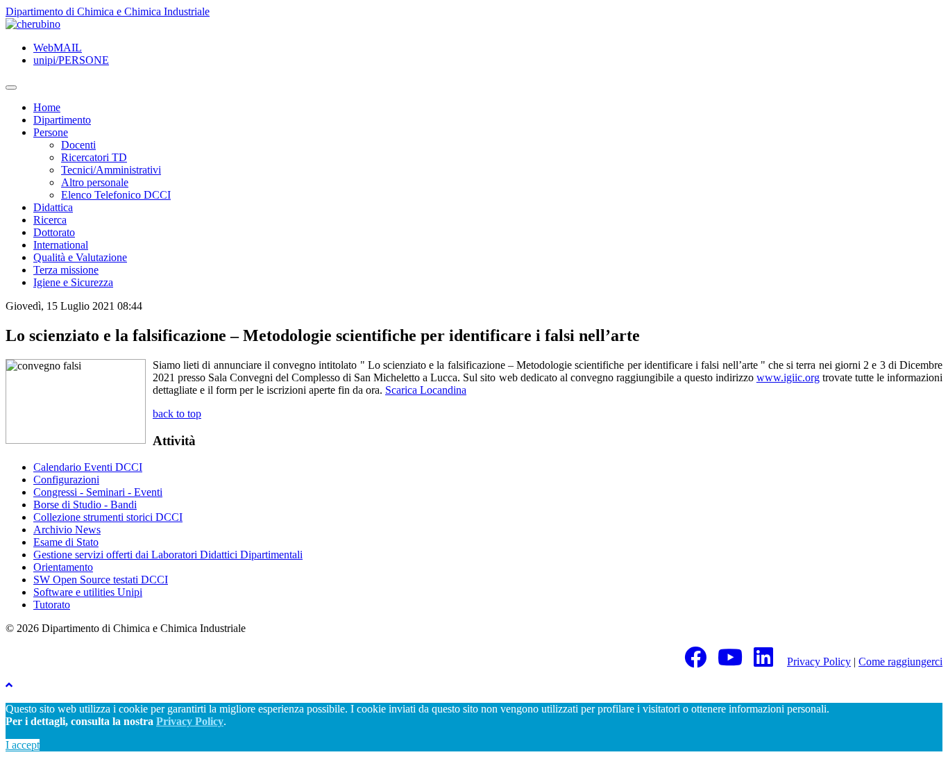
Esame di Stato (66, 542)
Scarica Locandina (425, 390)
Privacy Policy (819, 661)
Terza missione (66, 270)
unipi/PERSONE (71, 60)
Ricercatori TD (94, 157)
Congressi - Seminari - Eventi (97, 492)
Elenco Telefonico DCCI (116, 195)
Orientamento (63, 567)
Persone (50, 132)
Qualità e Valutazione (80, 257)
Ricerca (50, 220)
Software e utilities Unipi (87, 592)
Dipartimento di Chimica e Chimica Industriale (108, 11)
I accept (23, 745)
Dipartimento (62, 120)
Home (46, 107)
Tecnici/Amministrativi (111, 170)
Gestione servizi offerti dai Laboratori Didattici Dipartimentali (168, 554)
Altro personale (94, 182)
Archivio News (67, 529)
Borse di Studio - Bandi (85, 504)
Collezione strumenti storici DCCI (108, 517)
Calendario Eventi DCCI (87, 467)
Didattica (53, 207)
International (60, 245)
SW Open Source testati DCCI (100, 579)
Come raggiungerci (900, 661)
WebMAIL (57, 47)
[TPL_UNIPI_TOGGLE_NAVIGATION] (11, 87)
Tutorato (51, 604)
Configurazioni (66, 479)
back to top (177, 413)
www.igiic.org (788, 377)
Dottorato (54, 232)
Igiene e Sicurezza (73, 282)
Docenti (78, 145)
